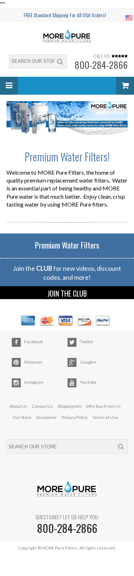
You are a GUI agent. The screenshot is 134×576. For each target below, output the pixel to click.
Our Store (22, 417)
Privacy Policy (74, 417)
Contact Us (42, 406)
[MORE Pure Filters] (67, 36)
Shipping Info (69, 406)
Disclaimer (46, 417)
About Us (18, 406)
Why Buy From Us (103, 406)
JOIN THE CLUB (67, 293)
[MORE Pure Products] (67, 118)
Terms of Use (105, 417)
